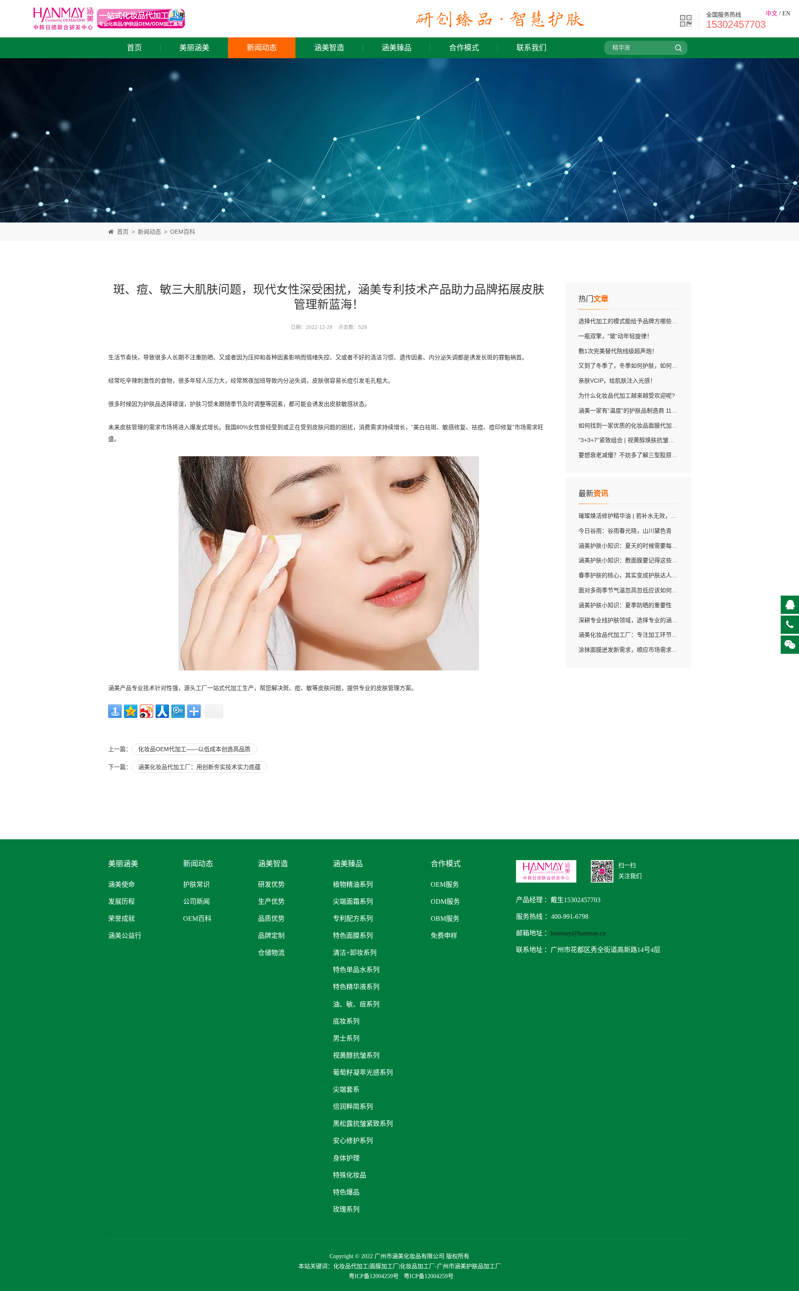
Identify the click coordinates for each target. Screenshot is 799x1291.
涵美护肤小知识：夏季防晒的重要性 (625, 605)
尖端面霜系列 (353, 901)
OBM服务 (445, 918)
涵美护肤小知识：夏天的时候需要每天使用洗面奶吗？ (648, 545)
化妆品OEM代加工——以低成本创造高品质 (194, 749)
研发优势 (271, 884)
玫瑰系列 (346, 1209)
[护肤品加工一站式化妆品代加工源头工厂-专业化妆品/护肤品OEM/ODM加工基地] (109, 32)
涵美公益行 (124, 935)
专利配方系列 (353, 918)
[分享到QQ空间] (130, 711)
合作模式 (464, 48)
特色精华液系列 (356, 986)
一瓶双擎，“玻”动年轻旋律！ (615, 336)
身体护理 (346, 1158)
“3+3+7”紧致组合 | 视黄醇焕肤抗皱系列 (629, 440)
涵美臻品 (397, 48)
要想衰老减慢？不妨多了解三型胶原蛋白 (630, 455)
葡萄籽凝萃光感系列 (363, 1072)
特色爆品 (346, 1192)
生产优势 (271, 901)
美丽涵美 (194, 48)
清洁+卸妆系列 (355, 952)
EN (786, 13)
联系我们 (531, 48)
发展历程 (121, 901)
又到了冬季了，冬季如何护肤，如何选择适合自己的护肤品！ (657, 365)
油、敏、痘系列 (356, 1004)
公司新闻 (196, 901)
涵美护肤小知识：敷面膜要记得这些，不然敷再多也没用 (651, 560)
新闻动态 (262, 48)
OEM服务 (445, 884)
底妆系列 (346, 1021)
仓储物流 (271, 952)
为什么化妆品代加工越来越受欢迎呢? (626, 395)
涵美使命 (121, 884)
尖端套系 (346, 1089)
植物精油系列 (353, 884)
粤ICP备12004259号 (374, 1276)
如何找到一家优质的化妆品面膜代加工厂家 (633, 425)
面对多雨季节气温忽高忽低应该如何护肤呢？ (636, 590)
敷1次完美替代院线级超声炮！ (618, 351)
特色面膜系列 (353, 935)
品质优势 (271, 918)
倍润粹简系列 (353, 1106)
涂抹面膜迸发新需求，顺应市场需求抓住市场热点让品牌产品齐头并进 (668, 649)
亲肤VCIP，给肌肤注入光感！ (617, 380)
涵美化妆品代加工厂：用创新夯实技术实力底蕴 (199, 767)
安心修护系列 (353, 1140)
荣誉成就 (121, 918)
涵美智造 (329, 48)
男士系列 (346, 1038)
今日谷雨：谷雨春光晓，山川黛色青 (625, 530)
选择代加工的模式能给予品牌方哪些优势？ (633, 321)
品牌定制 (271, 935)
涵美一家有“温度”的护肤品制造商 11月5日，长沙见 (644, 410)
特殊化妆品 (349, 1175)
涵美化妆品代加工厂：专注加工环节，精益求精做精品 (648, 634)
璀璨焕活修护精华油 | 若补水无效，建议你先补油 (642, 515)
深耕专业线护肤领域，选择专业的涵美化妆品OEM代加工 (652, 620)
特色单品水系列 (356, 969)
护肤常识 (196, 884)
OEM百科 (182, 231)
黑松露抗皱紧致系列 (363, 1123)
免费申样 (444, 935)
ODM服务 (445, 901)
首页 (134, 48)
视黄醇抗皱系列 (356, 1055)
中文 (771, 13)
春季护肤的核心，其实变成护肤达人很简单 (633, 575)
